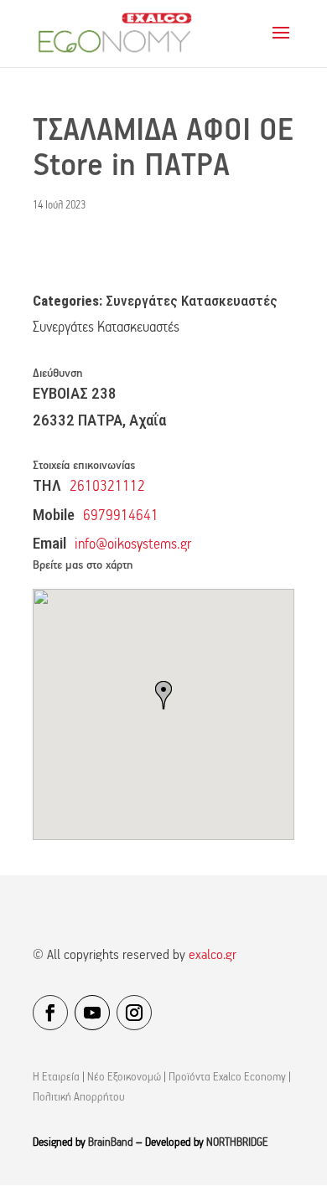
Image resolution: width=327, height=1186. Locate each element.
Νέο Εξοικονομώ (124, 1077)
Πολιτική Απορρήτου (79, 1097)
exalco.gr (212, 955)
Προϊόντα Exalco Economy (227, 1077)
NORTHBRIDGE (237, 1143)
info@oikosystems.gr (133, 545)
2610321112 (107, 487)
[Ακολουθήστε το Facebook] (50, 1012)
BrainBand (110, 1143)
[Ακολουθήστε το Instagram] (134, 1012)
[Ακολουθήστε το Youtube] (92, 1012)
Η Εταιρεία (56, 1077)
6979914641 (120, 516)
